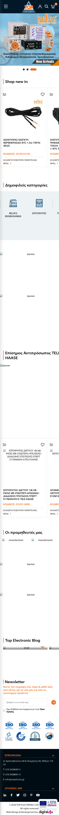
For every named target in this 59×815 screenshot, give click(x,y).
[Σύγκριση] (4, 94)
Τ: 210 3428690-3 (11, 769)
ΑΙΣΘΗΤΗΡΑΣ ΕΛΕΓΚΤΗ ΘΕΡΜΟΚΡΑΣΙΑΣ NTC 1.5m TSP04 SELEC (21, 142)
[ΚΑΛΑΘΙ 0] (53, 7)
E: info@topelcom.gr (13, 779)
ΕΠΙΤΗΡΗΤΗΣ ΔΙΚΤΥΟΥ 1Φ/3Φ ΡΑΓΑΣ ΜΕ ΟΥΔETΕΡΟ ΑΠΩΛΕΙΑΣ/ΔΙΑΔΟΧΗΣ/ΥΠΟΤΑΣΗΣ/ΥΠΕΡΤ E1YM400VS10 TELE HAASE (21, 495)
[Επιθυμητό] (42, 94)
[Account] (40, 6)
